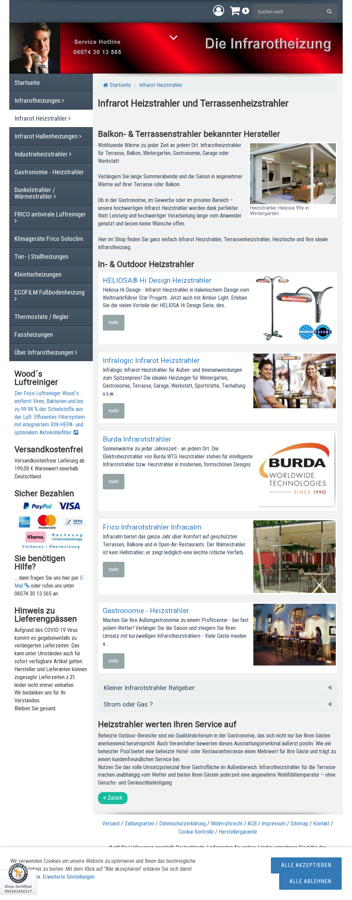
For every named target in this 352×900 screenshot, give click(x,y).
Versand (111, 823)
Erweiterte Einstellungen (69, 877)
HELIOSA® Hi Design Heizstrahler (157, 280)
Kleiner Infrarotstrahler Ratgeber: (150, 688)
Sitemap (299, 823)
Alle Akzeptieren (306, 865)
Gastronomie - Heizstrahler (146, 611)
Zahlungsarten (139, 823)
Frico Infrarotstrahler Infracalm (152, 527)
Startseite (119, 85)
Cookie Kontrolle (196, 832)
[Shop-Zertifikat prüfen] (18, 881)
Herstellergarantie (238, 832)
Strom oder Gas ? (128, 704)
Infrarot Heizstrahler (161, 85)
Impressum (274, 823)
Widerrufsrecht (227, 823)
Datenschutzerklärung (182, 823)
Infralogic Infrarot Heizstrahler (151, 360)
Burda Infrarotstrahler (137, 439)
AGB (252, 823)
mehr (114, 322)
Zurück (114, 798)
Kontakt (321, 823)
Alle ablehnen (310, 881)
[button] (218, 10)
